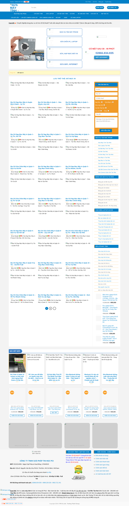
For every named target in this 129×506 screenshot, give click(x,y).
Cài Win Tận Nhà (103, 151)
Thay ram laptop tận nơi (105, 242)
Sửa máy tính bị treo (104, 257)
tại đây (49, 472)
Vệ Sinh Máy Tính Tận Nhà (105, 154)
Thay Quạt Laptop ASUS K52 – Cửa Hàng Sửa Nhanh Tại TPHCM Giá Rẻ (54, 408)
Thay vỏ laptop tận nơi (104, 236)
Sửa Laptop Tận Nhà (104, 145)
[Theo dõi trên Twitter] (114, 1)
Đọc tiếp (54, 412)
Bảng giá (101, 1)
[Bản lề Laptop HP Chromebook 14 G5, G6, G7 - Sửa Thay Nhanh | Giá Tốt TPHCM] (72, 396)
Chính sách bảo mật (101, 458)
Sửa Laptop (50, 13)
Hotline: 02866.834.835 (16, 1)
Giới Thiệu (88, 1)
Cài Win (72, 13)
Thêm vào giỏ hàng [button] (17, 415)
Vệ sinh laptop (76, 17)
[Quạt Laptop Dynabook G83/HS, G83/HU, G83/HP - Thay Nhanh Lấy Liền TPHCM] (110, 396)
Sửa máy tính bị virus (104, 251)
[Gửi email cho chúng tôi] (116, 1)
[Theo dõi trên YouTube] (118, 1)
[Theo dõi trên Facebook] (113, 1)
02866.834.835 (37, 482)
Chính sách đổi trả (101, 468)
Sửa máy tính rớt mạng (104, 269)
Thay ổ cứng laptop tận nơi (105, 239)
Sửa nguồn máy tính (104, 287)
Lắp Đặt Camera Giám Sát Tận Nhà (108, 169)
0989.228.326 (47, 482)
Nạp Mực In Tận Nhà (104, 160)
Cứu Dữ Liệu (15, 17)
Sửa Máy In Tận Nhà (104, 157)
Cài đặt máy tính (81, 491)
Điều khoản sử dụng (101, 455)
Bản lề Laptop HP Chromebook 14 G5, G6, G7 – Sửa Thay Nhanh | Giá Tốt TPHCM (73, 408)
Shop (65, 17)
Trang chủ (12, 72)
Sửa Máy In (94, 13)
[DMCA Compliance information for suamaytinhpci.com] (78, 477)
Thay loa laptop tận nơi (104, 233)
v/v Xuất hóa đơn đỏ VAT (103, 474)
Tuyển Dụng (108, 1)
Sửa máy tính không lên (104, 260)
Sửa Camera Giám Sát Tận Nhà (107, 172)
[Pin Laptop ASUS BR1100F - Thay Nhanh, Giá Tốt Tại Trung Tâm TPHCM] (35, 396)
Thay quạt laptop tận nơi (105, 230)
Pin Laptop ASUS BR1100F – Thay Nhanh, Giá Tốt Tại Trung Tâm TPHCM (35, 408)
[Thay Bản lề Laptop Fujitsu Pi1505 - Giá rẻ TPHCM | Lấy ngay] (91, 396)
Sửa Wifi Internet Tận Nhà (105, 166)
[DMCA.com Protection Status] (78, 469)
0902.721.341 (56, 482)
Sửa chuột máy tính (103, 275)
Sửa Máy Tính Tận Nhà (104, 142)
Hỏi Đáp (58, 17)
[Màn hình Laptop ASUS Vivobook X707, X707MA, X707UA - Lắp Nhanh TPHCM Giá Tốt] (17, 396)
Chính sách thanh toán (102, 461)
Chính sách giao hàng (102, 464)
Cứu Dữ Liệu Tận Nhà (104, 163)
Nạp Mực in (14, 493)
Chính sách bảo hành (102, 471)
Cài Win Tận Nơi (93, 491)
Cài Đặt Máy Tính (62, 13)
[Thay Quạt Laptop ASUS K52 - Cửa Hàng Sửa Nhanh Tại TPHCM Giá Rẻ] (54, 396)
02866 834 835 (11, 499)
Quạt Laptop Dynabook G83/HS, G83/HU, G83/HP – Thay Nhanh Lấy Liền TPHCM (110, 408)
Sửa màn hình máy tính (104, 281)
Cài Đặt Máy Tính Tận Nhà (105, 148)
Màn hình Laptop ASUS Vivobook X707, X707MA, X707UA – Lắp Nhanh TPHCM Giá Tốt (17, 408)
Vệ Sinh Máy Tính (83, 13)
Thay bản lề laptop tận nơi (105, 227)
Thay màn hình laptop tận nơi (106, 224)
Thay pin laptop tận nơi (104, 215)
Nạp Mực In (104, 13)
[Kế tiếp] (54, 308)
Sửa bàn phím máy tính (104, 278)
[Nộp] (45, 7)
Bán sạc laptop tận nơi (104, 218)
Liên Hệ (95, 1)
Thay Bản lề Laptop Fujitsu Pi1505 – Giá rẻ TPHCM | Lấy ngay (91, 408)
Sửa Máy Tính (38, 13)
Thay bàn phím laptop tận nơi (106, 221)
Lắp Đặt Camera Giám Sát (29, 17)
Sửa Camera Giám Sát (47, 17)
